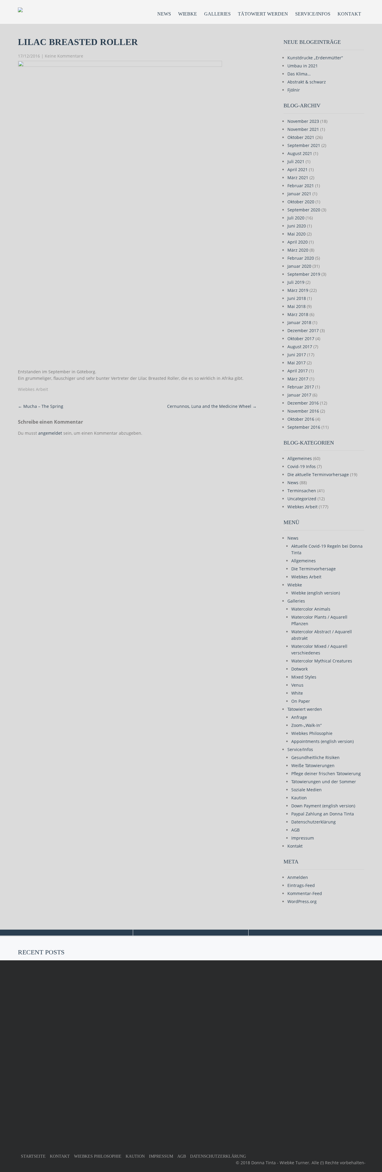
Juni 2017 (296, 354)
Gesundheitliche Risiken (315, 757)
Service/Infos (312, 13)
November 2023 (303, 121)
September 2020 (303, 210)
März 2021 (297, 177)
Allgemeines (299, 458)
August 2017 (299, 346)
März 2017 (297, 379)
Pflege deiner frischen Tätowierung (326, 773)
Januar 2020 (299, 266)
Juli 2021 (295, 161)
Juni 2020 (296, 226)
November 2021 (303, 129)
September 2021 (303, 145)
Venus (297, 685)
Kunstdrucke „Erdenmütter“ (315, 58)
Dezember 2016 (303, 403)
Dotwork (299, 669)
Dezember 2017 (303, 330)
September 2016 (303, 427)
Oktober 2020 (300, 202)
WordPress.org (302, 901)
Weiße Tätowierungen (313, 765)
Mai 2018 (296, 306)
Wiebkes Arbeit (33, 389)
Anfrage (299, 717)
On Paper (300, 701)
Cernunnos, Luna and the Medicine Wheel (212, 406)
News (164, 13)
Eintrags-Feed (301, 885)
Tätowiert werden (263, 13)
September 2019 (303, 274)
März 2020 (297, 250)
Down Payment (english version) (323, 806)
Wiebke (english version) (315, 593)
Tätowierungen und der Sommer (323, 781)
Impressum (302, 838)
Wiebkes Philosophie (311, 733)
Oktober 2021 (300, 137)
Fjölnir (293, 90)
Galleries (217, 13)
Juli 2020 (295, 218)
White (297, 693)
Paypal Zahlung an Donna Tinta (322, 814)
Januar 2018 (299, 322)
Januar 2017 (299, 395)
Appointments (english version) (322, 741)
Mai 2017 (296, 363)
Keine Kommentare (64, 56)
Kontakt (349, 13)
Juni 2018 (296, 298)
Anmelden (297, 877)
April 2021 (297, 169)
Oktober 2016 (300, 419)
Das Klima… (299, 74)
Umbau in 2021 (302, 66)
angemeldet (50, 433)
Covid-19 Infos (301, 466)
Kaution (299, 798)
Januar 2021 (299, 193)
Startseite (33, 1156)
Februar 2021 (300, 185)
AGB (295, 830)
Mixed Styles (303, 677)
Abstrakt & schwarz (306, 82)
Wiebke (187, 13)
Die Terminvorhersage (313, 569)
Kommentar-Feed (304, 893)
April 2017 (297, 371)
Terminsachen (301, 490)
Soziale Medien (306, 789)
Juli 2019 (295, 282)
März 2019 (297, 290)
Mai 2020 (296, 234)
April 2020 (297, 242)
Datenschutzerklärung (313, 822)
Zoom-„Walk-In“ (306, 725)
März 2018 (297, 314)
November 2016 (303, 411)
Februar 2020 (300, 258)
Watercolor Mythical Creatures (321, 661)
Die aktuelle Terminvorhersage (318, 474)
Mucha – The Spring (40, 406)
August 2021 (299, 153)
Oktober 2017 (300, 338)
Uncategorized (301, 498)
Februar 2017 (300, 387)
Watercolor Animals (310, 609)
